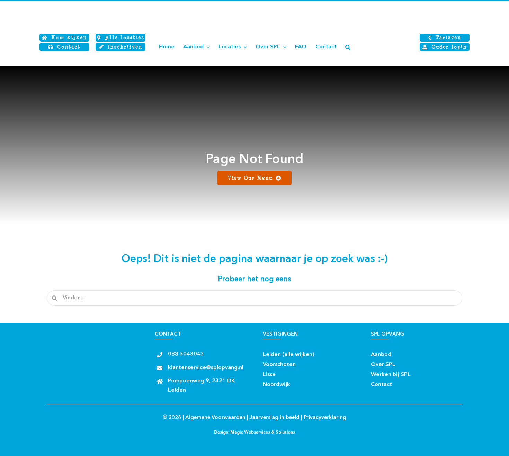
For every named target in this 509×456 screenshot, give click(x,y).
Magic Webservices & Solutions (262, 432)
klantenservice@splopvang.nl (205, 368)
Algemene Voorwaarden (215, 417)
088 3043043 (186, 354)
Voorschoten (279, 364)
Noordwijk (276, 384)
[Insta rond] (332, 352)
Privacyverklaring (325, 417)
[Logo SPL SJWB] (81, 6)
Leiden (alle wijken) (288, 354)
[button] (347, 47)
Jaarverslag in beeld (275, 417)
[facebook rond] (320, 352)
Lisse (269, 374)
